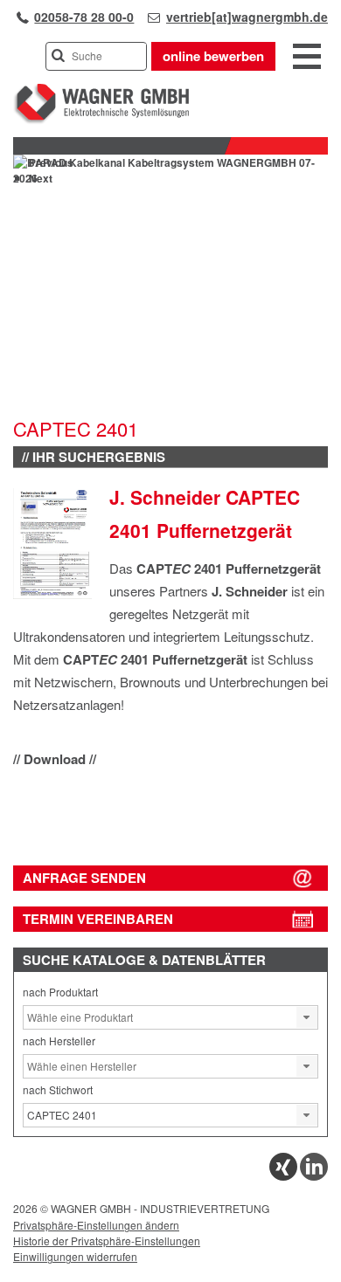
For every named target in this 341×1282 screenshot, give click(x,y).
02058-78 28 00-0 (84, 16)
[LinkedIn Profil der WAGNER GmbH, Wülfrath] (314, 1175)
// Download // (54, 759)
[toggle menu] (307, 57)
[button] (306, 1017)
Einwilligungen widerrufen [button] (75, 1256)
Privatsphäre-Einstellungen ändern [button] (96, 1224)
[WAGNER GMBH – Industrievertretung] (101, 120)
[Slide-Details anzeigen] (170, 178)
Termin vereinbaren (98, 918)
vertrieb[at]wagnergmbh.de (247, 16)
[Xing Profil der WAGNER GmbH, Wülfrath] (283, 1175)
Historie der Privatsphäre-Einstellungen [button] (106, 1240)
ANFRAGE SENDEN (84, 877)
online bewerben (213, 55)
